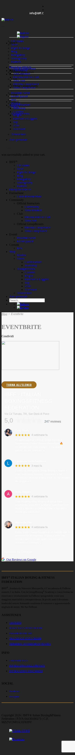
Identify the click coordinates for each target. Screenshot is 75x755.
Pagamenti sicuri (20, 633)
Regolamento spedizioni (25, 628)
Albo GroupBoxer (24, 87)
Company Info (18, 660)
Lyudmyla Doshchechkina (30, 461)
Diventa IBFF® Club (26, 77)
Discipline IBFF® (20, 189)
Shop (12, 251)
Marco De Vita (23, 522)
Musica (21, 255)
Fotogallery (18, 55)
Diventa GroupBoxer (26, 84)
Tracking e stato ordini (25, 638)
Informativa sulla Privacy (27, 665)
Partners (16, 61)
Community (20, 70)
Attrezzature (18, 134)
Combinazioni (21, 104)
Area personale (18, 139)
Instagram (14, 696)
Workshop (19, 108)
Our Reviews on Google (21, 559)
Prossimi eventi (20, 93)
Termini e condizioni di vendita (30, 643)
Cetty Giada (22, 430)
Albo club (19, 80)
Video (20, 258)
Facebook (14, 691)
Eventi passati (19, 96)
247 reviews (52, 421)
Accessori (19, 129)
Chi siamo (17, 41)
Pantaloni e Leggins (25, 118)
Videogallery (19, 58)
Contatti (15, 622)
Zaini (16, 125)
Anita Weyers (23, 491)
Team (14, 44)
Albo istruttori (21, 73)
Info (13, 99)
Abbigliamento (26, 269)
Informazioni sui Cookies (26, 671)
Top (15, 122)
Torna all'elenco (19, 385)
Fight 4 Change (20, 48)
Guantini (18, 111)
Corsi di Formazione (29, 196)
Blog (14, 51)
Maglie (17, 115)
